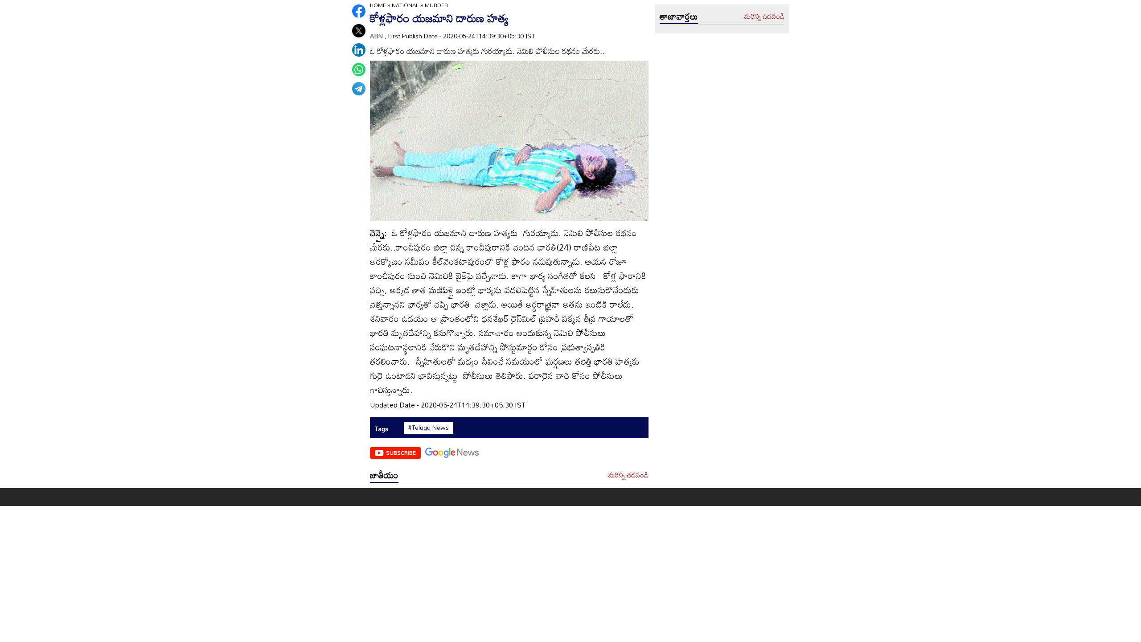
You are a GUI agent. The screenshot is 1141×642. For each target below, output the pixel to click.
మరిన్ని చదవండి (628, 475)
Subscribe (401, 452)
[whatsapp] (358, 69)
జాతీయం (384, 475)
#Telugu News (428, 427)
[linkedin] (358, 50)
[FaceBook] (358, 11)
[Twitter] (358, 30)
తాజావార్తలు (679, 16)
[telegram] (358, 88)
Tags (381, 428)
